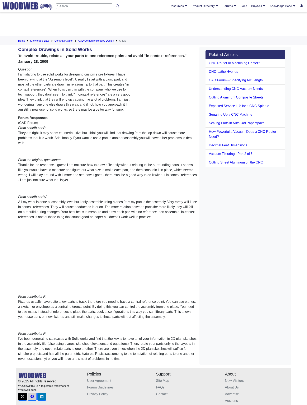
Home (21, 40)
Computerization (64, 40)
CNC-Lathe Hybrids (223, 71)
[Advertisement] (153, 24)
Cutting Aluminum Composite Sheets (236, 97)
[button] (22, 397)
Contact (161, 394)
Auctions (231, 400)
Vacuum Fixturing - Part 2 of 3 (230, 154)
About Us (232, 387)
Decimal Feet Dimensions (228, 145)
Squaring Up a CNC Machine (230, 114)
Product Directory (204, 6)
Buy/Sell (257, 6)
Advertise (232, 394)
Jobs (244, 6)
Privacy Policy (97, 394)
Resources (177, 6)
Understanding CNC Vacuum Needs (236, 89)
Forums (228, 6)
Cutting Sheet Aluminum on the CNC (236, 162)
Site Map (162, 380)
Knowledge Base (281, 6)
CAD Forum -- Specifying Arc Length (236, 80)
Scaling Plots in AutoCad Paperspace (237, 123)
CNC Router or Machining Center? (234, 63)
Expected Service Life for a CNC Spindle (239, 106)
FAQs (160, 387)
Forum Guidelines (100, 387)
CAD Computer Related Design (96, 40)
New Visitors (234, 380)
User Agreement (99, 380)
